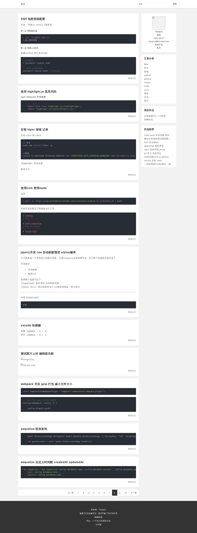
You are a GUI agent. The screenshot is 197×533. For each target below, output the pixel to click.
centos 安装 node (153, 160)
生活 (146, 96)
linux (146, 89)
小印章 (99, 524)
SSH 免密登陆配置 (33, 19)
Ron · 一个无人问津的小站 (99, 520)
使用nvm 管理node (34, 188)
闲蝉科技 (148, 119)
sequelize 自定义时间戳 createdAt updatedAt (52, 462)
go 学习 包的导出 (152, 153)
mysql (147, 82)
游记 (146, 100)
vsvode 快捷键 (31, 325)
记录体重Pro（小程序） (156, 115)
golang (147, 78)
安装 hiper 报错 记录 (34, 129)
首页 (23, 3)
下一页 (134, 492)
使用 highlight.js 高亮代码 (38, 91)
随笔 (146, 93)
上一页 (71, 492)
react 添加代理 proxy (154, 149)
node (146, 85)
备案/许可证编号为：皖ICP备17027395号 (99, 513)
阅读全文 (132, 78)
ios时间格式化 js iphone (156, 156)
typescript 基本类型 (154, 145)
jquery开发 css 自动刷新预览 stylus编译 (48, 252)
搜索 (175, 4)
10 (125, 492)
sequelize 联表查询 (34, 429)
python (147, 75)
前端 (146, 71)
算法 (146, 67)
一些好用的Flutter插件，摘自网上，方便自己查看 (168, 164)
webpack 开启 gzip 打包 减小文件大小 (46, 384)
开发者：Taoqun (98, 509)
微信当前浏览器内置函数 (156, 138)
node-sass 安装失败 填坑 (157, 135)
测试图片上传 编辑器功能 (37, 353)
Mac (146, 64)
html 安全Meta (151, 142)
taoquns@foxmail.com (158, 41)
